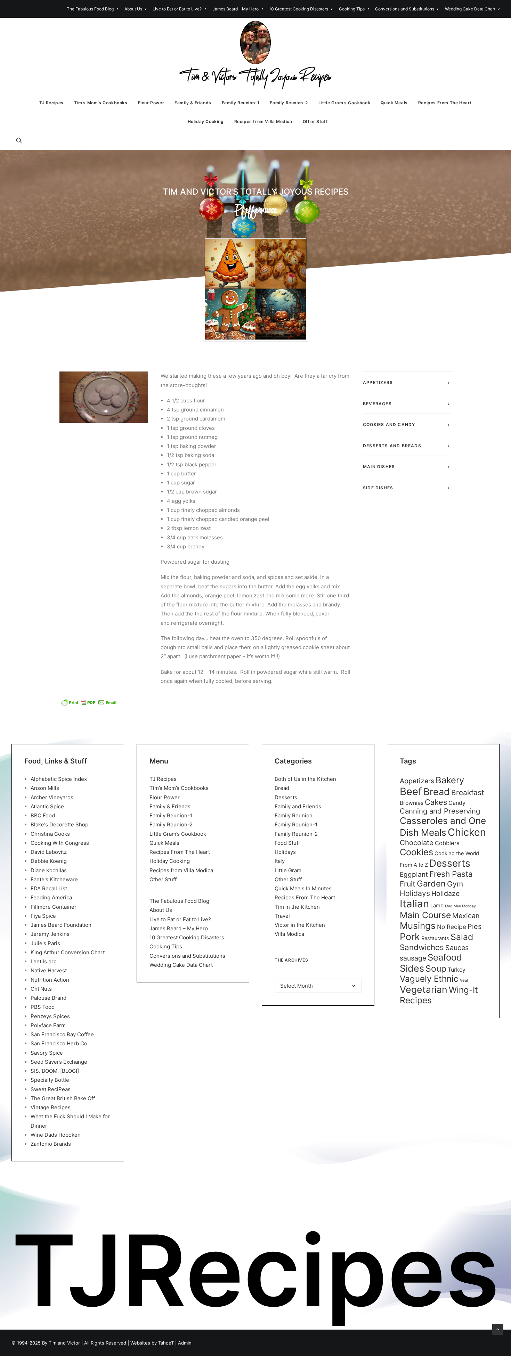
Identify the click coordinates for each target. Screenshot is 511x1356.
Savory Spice (47, 1052)
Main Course (425, 915)
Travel (282, 916)
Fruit (407, 883)
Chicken (467, 832)
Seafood (445, 957)
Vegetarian (423, 989)
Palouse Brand (48, 998)
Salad (462, 937)
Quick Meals (394, 102)
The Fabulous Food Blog (90, 8)
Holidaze (445, 893)
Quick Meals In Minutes (303, 888)
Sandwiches (422, 947)
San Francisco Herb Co (59, 1043)
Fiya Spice (43, 916)
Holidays (285, 852)
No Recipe (451, 926)
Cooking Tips (352, 8)
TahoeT (166, 1343)
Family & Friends (193, 102)
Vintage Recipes (51, 1107)
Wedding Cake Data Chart (470, 8)
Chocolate (416, 842)
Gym (455, 884)
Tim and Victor (64, 1343)
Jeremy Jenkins (50, 934)
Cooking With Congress (60, 843)
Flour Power (151, 102)
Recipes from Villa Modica (263, 121)
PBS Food (43, 1007)
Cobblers (447, 843)
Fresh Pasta (451, 874)
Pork (410, 936)
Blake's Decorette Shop (59, 824)
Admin (185, 1343)
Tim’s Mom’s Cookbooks (101, 102)
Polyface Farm (48, 1025)
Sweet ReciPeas (51, 1089)
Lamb (437, 905)
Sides (412, 968)
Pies (474, 926)
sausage (413, 958)
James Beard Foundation (61, 925)
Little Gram (288, 870)
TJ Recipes (51, 102)
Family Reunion (294, 815)
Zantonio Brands (51, 1144)
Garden (431, 884)
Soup (435, 968)
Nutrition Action (50, 980)
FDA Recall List (49, 888)
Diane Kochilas (49, 870)
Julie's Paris (45, 943)
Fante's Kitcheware (54, 879)
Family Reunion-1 (241, 102)
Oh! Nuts (41, 989)
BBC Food (43, 815)
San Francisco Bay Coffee (62, 1034)
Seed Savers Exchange (59, 1062)
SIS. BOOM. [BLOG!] (55, 1071)
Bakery (450, 780)
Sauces (457, 948)
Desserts (286, 797)
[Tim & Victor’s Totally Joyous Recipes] (255, 55)
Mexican (466, 916)
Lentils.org (44, 961)
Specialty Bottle (50, 1080)
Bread (282, 788)
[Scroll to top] (497, 1328)
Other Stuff (315, 121)
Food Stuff (287, 843)
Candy (456, 802)
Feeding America (51, 897)
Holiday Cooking (206, 121)
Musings (418, 925)
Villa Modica (289, 934)
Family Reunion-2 (289, 102)
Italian (414, 904)
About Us (133, 8)
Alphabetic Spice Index (59, 779)
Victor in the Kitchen (300, 925)
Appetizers (417, 781)
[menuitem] (93, 9)
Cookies (416, 852)
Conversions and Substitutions (404, 8)
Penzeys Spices (50, 1016)
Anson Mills (45, 788)
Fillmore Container (53, 907)
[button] (22, 140)
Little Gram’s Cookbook (344, 102)
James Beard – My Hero (235, 8)
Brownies (411, 803)
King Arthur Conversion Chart (68, 952)
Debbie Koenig (49, 861)
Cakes (436, 802)
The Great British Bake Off (63, 1098)
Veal (464, 980)
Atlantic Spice (47, 806)
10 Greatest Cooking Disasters (298, 8)
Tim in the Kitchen (297, 907)
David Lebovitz (49, 852)
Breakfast (467, 792)
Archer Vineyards (52, 797)
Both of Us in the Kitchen (305, 779)
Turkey (456, 969)
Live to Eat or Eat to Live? (177, 8)
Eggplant (414, 875)
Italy (280, 861)
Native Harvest (49, 970)
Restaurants (435, 938)
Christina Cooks (50, 834)
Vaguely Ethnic (429, 979)
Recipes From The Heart (445, 102)
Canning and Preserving (440, 811)
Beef (411, 791)
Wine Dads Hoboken (56, 1135)
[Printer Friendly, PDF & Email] (89, 702)
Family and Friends (298, 806)
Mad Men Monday (460, 906)
